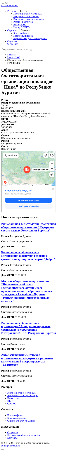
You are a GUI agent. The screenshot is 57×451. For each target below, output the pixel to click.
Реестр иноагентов (23, 22)
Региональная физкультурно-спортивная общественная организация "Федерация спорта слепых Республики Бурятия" (28, 227)
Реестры (11, 11)
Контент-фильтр (21, 33)
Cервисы (12, 30)
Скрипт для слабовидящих (21, 420)
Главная (11, 54)
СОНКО (11, 403)
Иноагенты (13, 398)
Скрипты (12, 41)
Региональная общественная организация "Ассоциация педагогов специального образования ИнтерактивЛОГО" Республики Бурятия (28, 328)
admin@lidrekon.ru (10, 445)
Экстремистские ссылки (26, 16)
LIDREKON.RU (9, 5)
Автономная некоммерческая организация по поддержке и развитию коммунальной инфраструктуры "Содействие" (27, 359)
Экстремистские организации (28, 19)
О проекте (12, 44)
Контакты (12, 437)
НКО (10, 401)
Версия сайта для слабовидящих (30, 38)
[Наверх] (2, 449)
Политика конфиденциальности (24, 435)
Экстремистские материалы (27, 13)
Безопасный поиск (23, 35)
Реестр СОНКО (21, 27)
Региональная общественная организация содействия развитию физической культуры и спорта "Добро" (28, 256)
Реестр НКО (19, 24)
